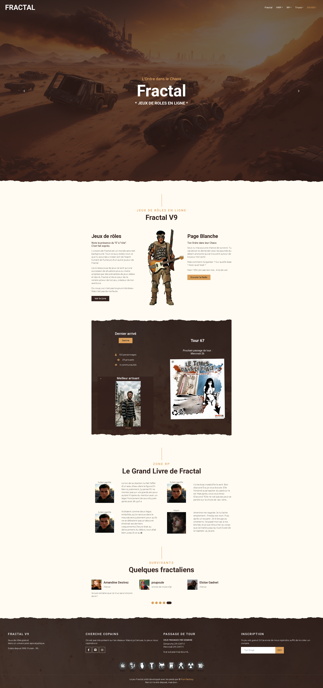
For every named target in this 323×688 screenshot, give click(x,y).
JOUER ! (311, 7)
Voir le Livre (100, 298)
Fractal (269, 7)
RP (288, 7)
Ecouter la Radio (199, 277)
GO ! (279, 650)
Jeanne (125, 340)
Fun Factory (187, 679)
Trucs (298, 7)
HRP (278, 7)
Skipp (128, 428)
